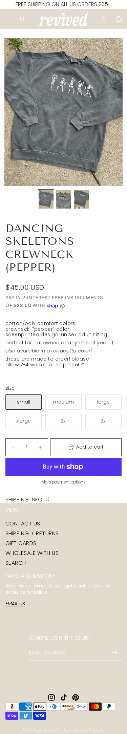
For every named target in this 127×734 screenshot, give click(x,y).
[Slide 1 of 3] (46, 199)
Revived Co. (50, 731)
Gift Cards (21, 543)
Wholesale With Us (32, 553)
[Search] (22, 19)
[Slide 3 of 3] (81, 199)
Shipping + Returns (32, 533)
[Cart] (118, 19)
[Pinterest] (75, 697)
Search (15, 563)
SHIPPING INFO (24, 499)
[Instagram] (51, 697)
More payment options (64, 482)
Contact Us (22, 523)
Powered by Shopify (84, 731)
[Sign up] (114, 653)
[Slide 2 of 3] (63, 199)
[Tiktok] (64, 697)
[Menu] (8, 19)
